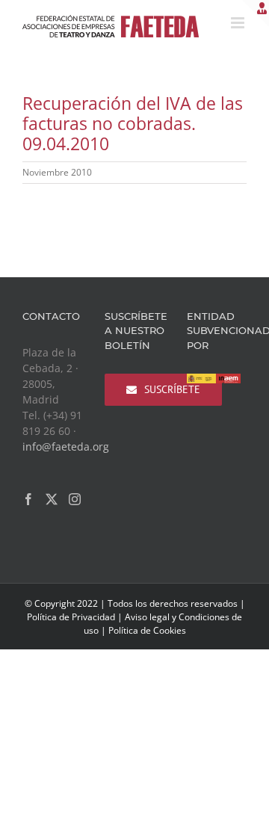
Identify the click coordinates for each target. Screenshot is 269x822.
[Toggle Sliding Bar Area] (255, 13)
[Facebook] (28, 499)
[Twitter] (52, 499)
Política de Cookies (147, 630)
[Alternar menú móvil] (239, 23)
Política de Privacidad (71, 617)
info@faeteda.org (65, 446)
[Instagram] (75, 499)
